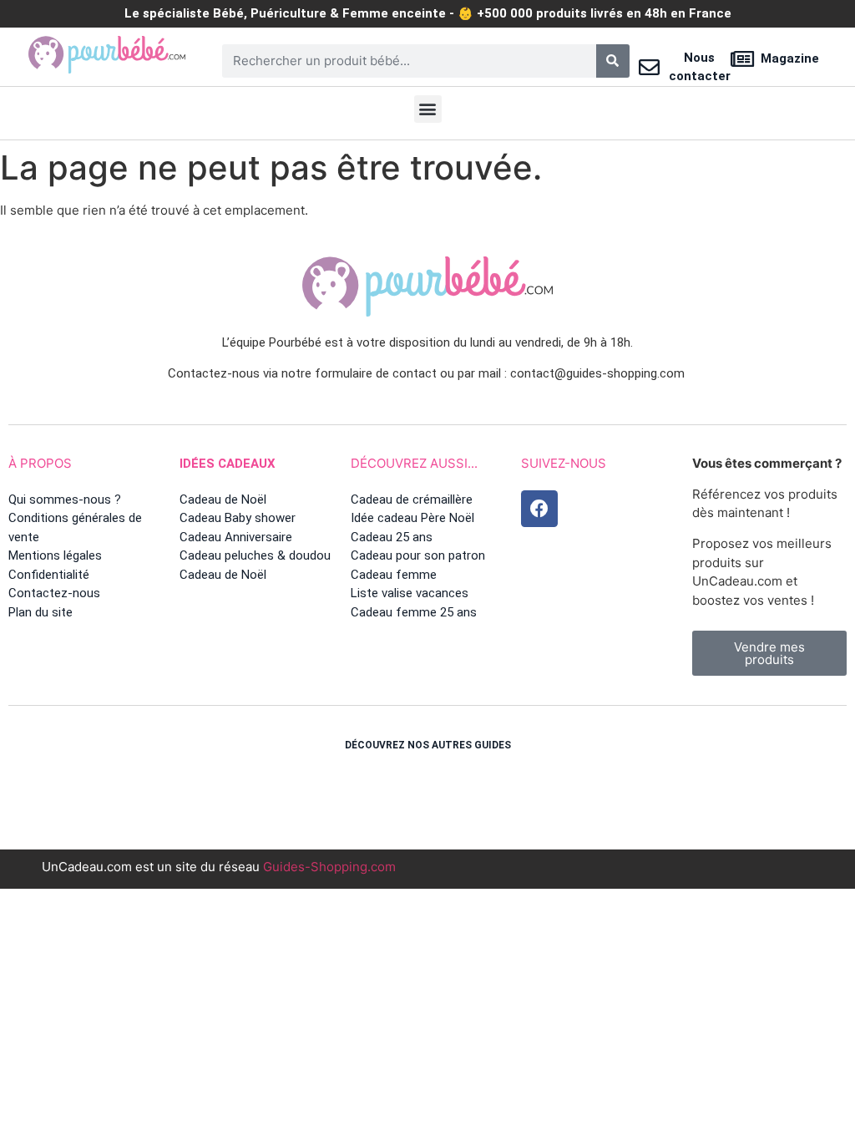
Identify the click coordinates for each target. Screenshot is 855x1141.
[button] (428, 109)
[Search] (613, 61)
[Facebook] (539, 508)
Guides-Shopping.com (329, 867)
